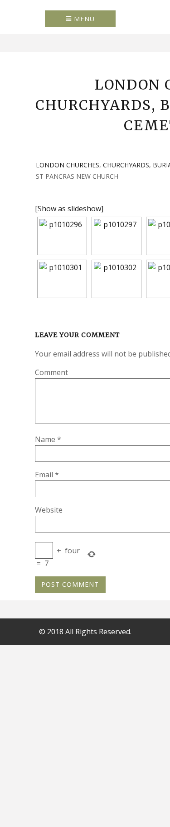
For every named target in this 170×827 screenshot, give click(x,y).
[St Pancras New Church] (62, 236)
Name (48, 439)
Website (49, 510)
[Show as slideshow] (69, 209)
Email (47, 475)
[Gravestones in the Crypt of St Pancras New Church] (62, 279)
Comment (51, 372)
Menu (83, 18)
